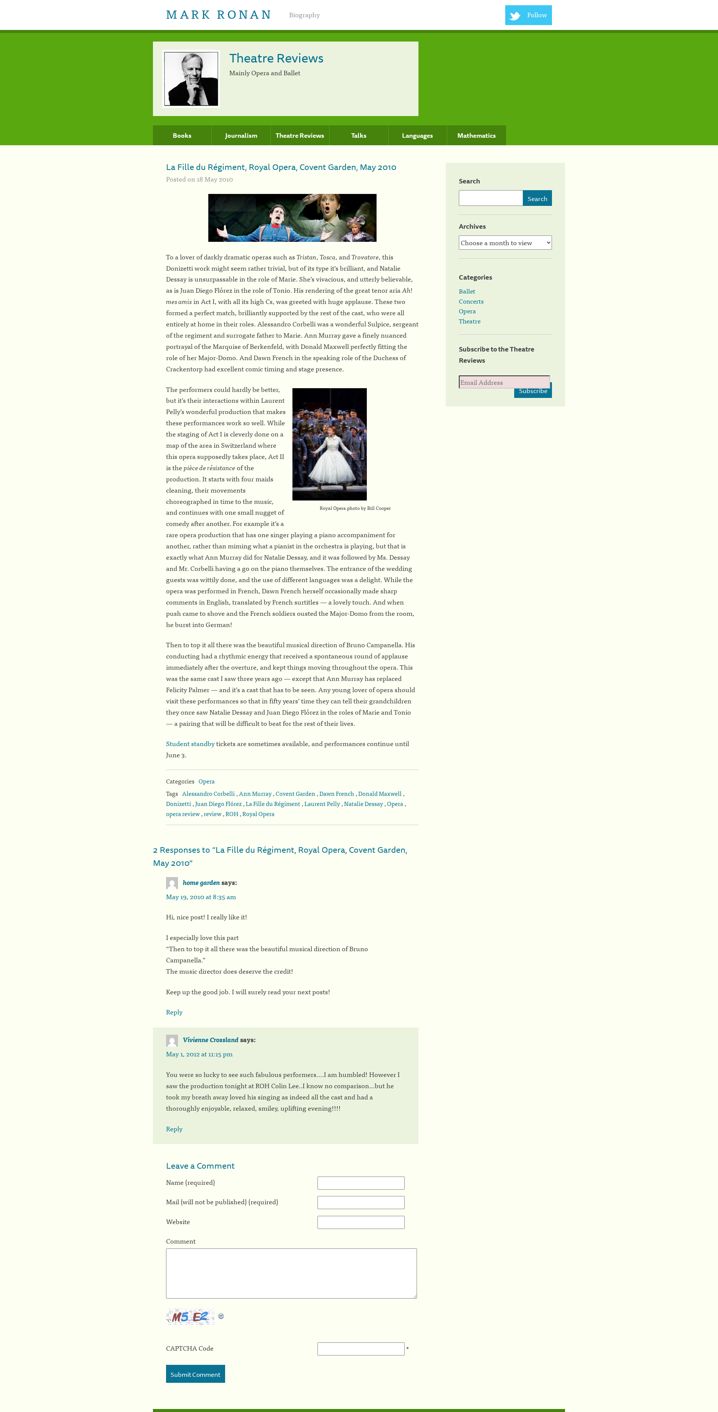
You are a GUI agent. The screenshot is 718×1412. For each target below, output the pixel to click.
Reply (174, 1011)
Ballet (467, 291)
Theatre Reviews (300, 135)
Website (178, 1221)
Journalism (241, 135)
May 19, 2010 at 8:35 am (201, 896)
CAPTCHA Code (190, 1347)
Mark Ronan (219, 13)
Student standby (190, 743)
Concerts (471, 301)
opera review (183, 813)
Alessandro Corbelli (208, 793)
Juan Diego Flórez (218, 803)
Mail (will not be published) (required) (222, 1201)
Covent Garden (295, 793)
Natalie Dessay (363, 803)
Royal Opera (258, 813)
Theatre (470, 321)
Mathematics (476, 135)
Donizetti (178, 803)
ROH (231, 813)
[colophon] (359, 1410)
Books (182, 135)
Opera (207, 781)
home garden (201, 882)
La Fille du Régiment (273, 803)
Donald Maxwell (380, 793)
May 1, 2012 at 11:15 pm (199, 1053)
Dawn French (336, 793)
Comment (181, 1240)
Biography (304, 14)
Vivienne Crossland (211, 1039)
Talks (358, 135)
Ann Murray (255, 793)
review (212, 813)
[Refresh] (221, 1314)
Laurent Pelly (322, 803)
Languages (417, 135)
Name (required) (190, 1182)
